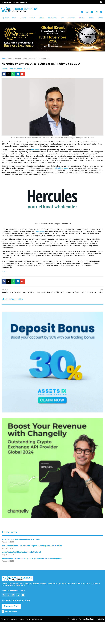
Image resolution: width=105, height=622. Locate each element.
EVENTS (81, 18)
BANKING (42, 18)
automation (40, 231)
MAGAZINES (71, 18)
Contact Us (23, 2)
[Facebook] (82, 12)
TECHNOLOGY (52, 18)
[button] (4, 74)
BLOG (62, 18)
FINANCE (32, 18)
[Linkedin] (92, 12)
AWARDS (91, 18)
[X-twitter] (97, 12)
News (11, 68)
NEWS (14, 18)
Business (5, 68)
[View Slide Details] (52, 362)
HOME (7, 18)
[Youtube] (101, 12)
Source (4, 271)
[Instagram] (87, 12)
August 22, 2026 (6, 2)
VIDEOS (100, 18)
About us (16, 2)
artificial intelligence (61, 168)
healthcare (35, 150)
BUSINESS (23, 18)
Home (4, 59)
